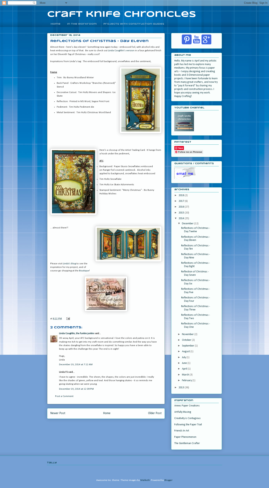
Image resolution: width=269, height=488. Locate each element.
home (55, 24)
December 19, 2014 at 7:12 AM (76, 364)
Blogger (168, 480)
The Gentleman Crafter (187, 443)
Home (106, 413)
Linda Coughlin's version (121, 50)
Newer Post (57, 413)
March (186, 374)
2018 (182, 195)
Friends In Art (181, 430)
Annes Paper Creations (187, 405)
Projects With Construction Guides (133, 24)
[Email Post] (67, 318)
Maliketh (145, 480)
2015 (182, 212)
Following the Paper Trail (188, 424)
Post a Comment (64, 396)
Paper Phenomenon (185, 437)
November (188, 334)
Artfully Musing (182, 412)
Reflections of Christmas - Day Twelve (195, 230)
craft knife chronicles (121, 14)
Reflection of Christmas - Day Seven (195, 273)
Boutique (84, 270)
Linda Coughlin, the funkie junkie (76, 333)
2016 (182, 206)
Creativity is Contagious (187, 418)
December (188, 223)
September (188, 345)
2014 (182, 218)
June (184, 363)
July (184, 357)
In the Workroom (82, 24)
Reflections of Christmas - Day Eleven (195, 239)
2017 (182, 201)
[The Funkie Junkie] (105, 311)
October (187, 340)
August (186, 351)
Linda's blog (69, 263)
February (187, 380)
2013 (182, 387)
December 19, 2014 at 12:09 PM (76, 389)
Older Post (155, 413)
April (185, 368)
